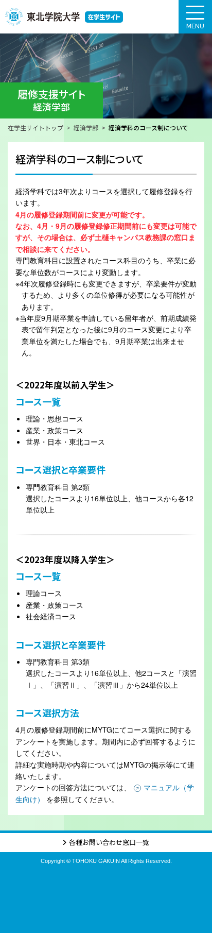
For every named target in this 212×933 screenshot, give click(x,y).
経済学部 (86, 127)
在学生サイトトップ (35, 127)
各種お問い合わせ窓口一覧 (109, 842)
